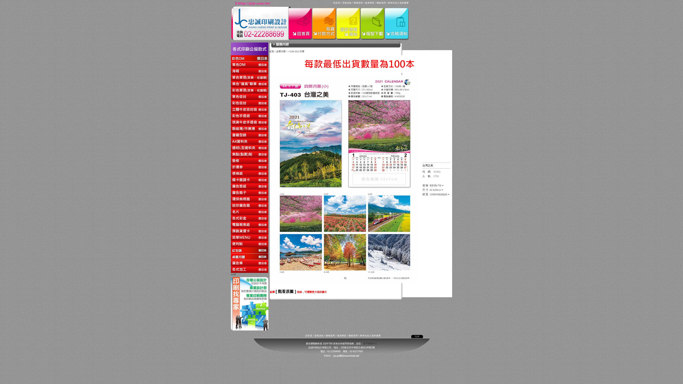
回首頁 (336, 3)
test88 (233, 274)
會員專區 (369, 3)
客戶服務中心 (370, 343)
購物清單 (358, 3)
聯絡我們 (381, 3)
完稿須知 (347, 3)
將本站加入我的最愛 (398, 3)
